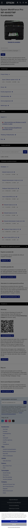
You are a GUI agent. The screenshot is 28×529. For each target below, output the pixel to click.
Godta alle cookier (14, 521)
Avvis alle (14, 524)
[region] (14, 520)
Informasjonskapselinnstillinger (14, 527)
